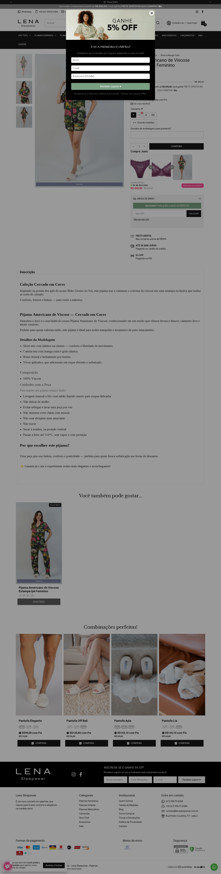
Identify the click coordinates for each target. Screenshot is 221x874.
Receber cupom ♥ (110, 86)
